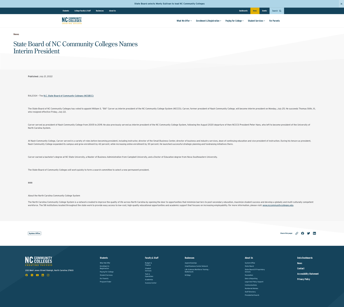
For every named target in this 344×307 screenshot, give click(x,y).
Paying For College (233, 20)
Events (264, 11)
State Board (249, 266)
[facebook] (302, 233)
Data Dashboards (304, 258)
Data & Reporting (251, 278)
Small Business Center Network (196, 266)
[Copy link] (296, 233)
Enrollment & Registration (207, 20)
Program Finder (105, 282)
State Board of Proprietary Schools (255, 270)
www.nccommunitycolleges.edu (278, 205)
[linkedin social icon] (42, 275)
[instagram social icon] (48, 275)
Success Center (150, 283)
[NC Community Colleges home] (72, 20)
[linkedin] (314, 233)
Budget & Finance (148, 264)
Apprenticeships (191, 263)
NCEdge (188, 275)
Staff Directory (250, 292)
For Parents (274, 20)
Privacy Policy (303, 279)
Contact (300, 268)
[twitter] (308, 233)
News (255, 11)
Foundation (249, 275)
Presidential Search (252, 295)
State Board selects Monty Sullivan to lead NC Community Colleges (169, 3)
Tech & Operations (149, 275)
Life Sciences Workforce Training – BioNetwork (197, 270)
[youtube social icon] (37, 275)
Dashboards (243, 11)
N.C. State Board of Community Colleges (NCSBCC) (69, 96)
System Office (34, 233)
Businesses (100, 11)
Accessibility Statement (308, 274)
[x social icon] (32, 275)
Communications (251, 285)
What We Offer (183, 20)
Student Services (255, 20)
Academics (149, 280)
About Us (112, 11)
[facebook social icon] (26, 275)
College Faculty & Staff (82, 11)
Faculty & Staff (151, 257)
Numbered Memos (251, 288)
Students (66, 11)
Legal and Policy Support (254, 282)
